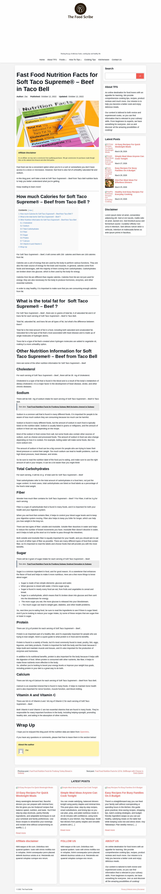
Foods (62, 60)
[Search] (140, 76)
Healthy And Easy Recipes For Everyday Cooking (129, 193)
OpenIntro (84, 732)
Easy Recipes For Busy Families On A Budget (126, 169)
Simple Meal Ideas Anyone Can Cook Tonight (129, 157)
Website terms (132, 889)
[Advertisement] (80, 36)
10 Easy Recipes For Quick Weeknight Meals (127, 145)
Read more (21, 833)
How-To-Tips (74, 60)
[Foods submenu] (65, 59)
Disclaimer (141, 889)
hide (30, 210)
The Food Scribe (27, 889)
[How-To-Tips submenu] (81, 59)
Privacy (123, 889)
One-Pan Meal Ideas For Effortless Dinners (126, 181)
